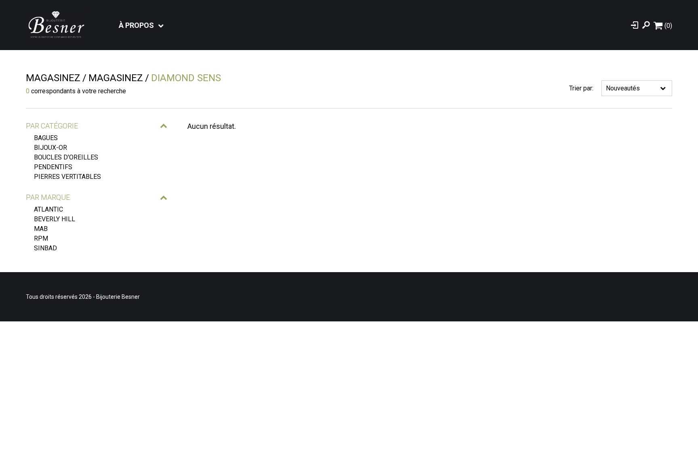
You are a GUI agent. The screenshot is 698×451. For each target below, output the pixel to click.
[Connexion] (634, 25)
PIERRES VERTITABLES (67, 176)
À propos (136, 25)
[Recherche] (646, 25)
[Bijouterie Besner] (56, 25)
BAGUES (46, 138)
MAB (41, 229)
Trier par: (581, 88)
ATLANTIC (48, 209)
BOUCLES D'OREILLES (66, 157)
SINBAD (45, 248)
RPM (41, 238)
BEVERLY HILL (54, 219)
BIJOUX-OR (50, 147)
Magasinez (53, 78)
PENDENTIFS (53, 167)
